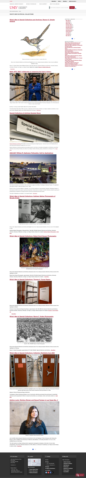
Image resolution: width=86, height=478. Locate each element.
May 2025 (68, 35)
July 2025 (68, 32)
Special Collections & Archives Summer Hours (25, 113)
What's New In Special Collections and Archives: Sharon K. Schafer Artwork (32, 20)
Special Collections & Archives (15, 143)
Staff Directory (66, 465)
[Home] (18, 7)
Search (72, 7)
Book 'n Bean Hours (34, 470)
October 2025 (68, 28)
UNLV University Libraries (14, 11)
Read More (12, 69)
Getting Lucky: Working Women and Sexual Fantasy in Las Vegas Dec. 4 (34, 400)
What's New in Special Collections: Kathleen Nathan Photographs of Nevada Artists (32, 197)
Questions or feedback (68, 468)
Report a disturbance (51, 468)
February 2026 (68, 24)
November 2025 (69, 27)
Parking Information (34, 472)
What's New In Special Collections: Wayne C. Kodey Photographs (31, 316)
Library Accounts (67, 461)
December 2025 (69, 26)
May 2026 (68, 20)
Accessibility (66, 471)
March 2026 (68, 23)
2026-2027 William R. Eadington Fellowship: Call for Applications (31, 153)
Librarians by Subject (68, 463)
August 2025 (68, 31)
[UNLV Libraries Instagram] (46, 472)
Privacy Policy (66, 470)
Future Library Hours (34, 469)
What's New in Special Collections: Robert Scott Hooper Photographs (33, 236)
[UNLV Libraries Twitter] (53, 472)
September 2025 (69, 30)
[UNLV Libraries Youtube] (48, 472)
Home (20, 11)
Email (48, 466)
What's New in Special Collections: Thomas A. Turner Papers (30, 279)
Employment (66, 466)
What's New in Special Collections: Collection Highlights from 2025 (32, 353)
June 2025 (68, 34)
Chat (48, 461)
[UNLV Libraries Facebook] (50, 472)
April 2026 (68, 21)
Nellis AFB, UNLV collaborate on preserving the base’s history (30, 72)
